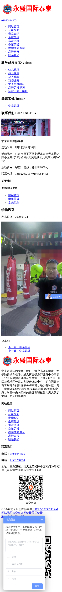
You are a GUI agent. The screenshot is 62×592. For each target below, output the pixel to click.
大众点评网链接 (22, 512)
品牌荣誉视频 (16, 87)
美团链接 (37, 512)
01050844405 (17, 453)
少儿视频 (13, 73)
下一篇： (19, 347)
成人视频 (13, 76)
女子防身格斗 (16, 84)
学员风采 (13, 105)
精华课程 (13, 80)
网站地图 (6, 512)
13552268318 (17, 460)
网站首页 (13, 195)
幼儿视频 (13, 69)
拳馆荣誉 (13, 198)
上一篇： (19, 350)
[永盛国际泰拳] (31, 9)
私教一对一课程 (18, 91)
